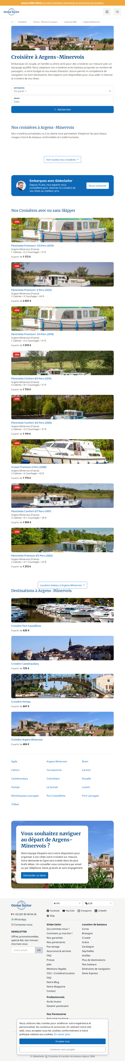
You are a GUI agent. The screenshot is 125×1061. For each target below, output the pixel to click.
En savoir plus (62, 1034)
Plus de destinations (93, 960)
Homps (15, 787)
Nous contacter (98, 185)
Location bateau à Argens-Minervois (61, 585)
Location (70, 973)
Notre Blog (53, 982)
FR (58, 903)
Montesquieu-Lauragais (25, 795)
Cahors (15, 770)
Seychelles (88, 951)
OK (39, 950)
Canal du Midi (70, 21)
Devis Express (90, 973)
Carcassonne (54, 770)
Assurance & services (59, 951)
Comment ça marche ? (59, 933)
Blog (52, 915)
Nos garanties (55, 937)
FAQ (49, 955)
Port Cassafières (56, 795)
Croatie (86, 937)
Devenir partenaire (57, 1006)
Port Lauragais (90, 795)
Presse (50, 960)
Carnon (86, 770)
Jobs (49, 964)
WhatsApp (20, 919)
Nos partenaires (56, 942)
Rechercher (64, 109)
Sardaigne (88, 946)
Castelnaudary (19, 778)
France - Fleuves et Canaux (45, 21)
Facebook (54, 910)
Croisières (22, 21)
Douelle (86, 778)
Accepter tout (62, 1041)
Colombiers (53, 778)
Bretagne (87, 933)
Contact (51, 991)
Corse (85, 929)
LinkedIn (102, 910)
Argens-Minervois (57, 761)
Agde (14, 761)
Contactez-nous (23, 924)
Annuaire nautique (57, 1018)
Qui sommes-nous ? (58, 929)
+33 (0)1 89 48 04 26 (25, 914)
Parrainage (53, 946)
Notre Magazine (56, 986)
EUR (90, 903)
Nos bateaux (89, 964)
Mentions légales (56, 968)
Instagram (86, 910)
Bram (85, 761)
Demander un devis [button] (34, 875)
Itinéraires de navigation (96, 968)
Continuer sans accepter (62, 1049)
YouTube (70, 910)
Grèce (85, 942)
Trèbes (15, 804)
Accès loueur (54, 1001)
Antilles (86, 955)
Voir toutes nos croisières (61, 159)
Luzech (86, 787)
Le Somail (52, 787)
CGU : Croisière (55, 973)
